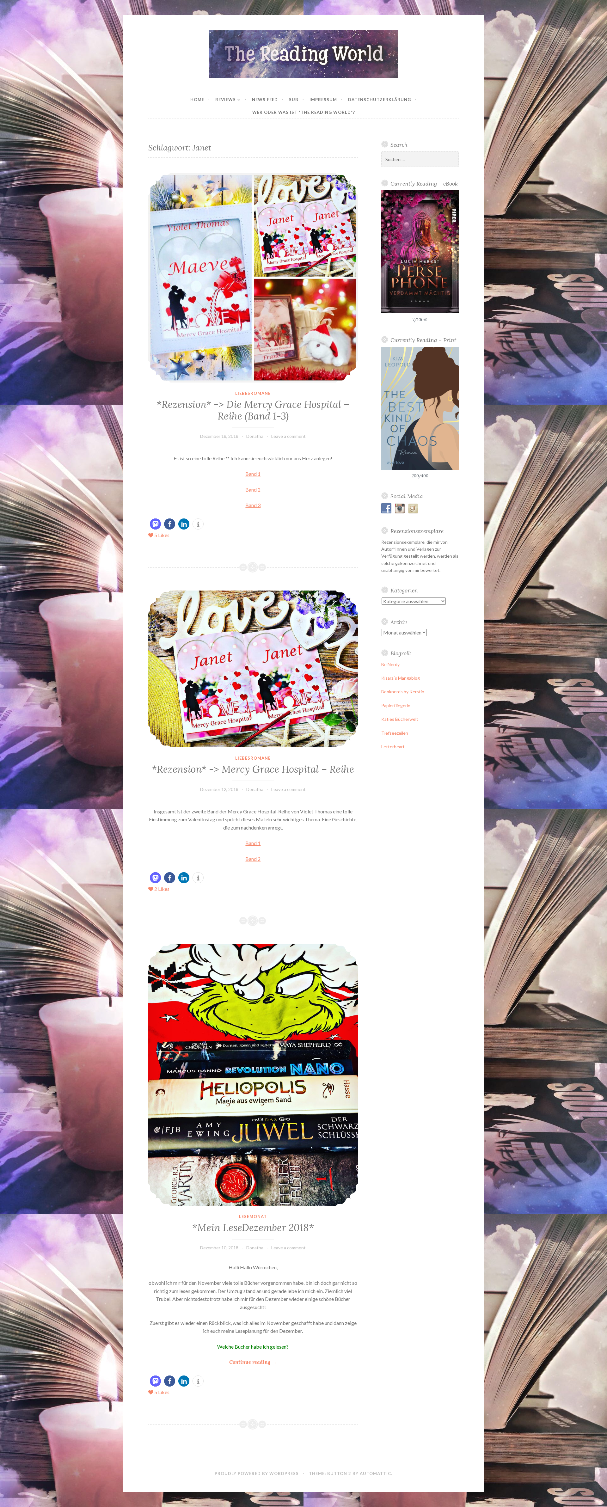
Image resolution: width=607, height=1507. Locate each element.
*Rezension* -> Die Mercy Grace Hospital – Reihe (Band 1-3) (252, 410)
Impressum (323, 99)
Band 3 (253, 505)
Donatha (254, 436)
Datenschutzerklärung (379, 99)
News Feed (265, 99)
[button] (155, 524)
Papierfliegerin (395, 705)
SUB (293, 99)
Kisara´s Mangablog (400, 678)
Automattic (375, 1473)
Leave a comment (288, 436)
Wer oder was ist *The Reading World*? (303, 112)
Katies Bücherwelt (399, 719)
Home (197, 99)
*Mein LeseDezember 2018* (253, 1227)
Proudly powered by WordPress (257, 1473)
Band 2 (253, 490)
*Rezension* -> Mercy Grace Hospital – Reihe (253, 769)
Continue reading (253, 1362)
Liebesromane (253, 393)
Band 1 (253, 474)
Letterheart (393, 746)
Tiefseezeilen (394, 733)
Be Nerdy (390, 664)
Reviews (225, 99)
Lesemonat (253, 1216)
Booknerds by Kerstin (402, 691)
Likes (161, 535)
